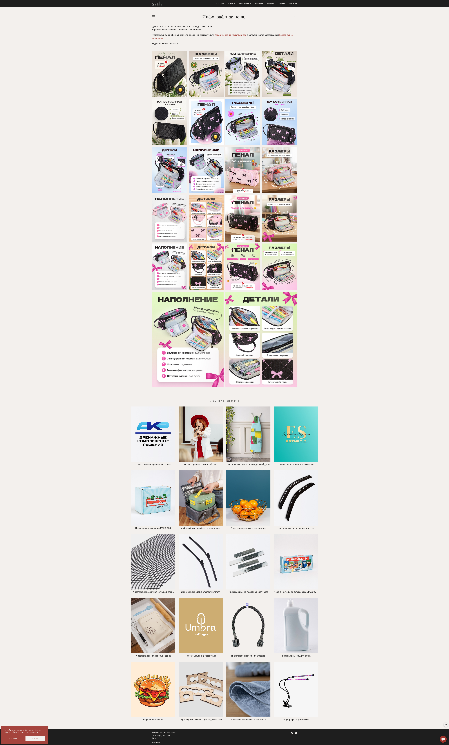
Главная (220, 3)
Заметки (270, 3)
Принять (35, 739)
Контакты (293, 3)
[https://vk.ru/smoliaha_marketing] (296, 733)
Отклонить (13, 739)
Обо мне (259, 3)
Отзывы (281, 3)
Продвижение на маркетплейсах (230, 35)
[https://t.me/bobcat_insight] (292, 733)
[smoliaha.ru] (156, 4)
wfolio (158, 742)
